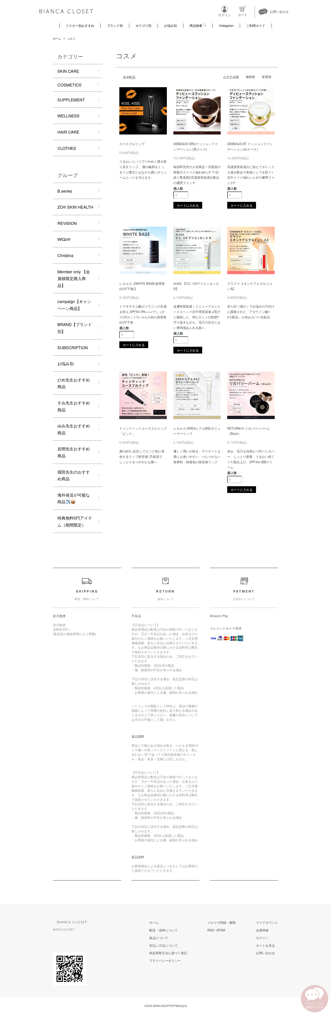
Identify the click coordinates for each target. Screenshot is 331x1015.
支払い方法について (163, 945)
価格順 (250, 76)
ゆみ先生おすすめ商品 (73, 429)
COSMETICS (69, 85)
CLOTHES (66, 148)
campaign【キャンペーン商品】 (74, 304)
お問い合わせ (265, 953)
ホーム (57, 38)
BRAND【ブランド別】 (74, 327)
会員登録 (262, 930)
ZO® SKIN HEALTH (75, 207)
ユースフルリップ (132, 143)
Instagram (226, 25)
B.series (64, 191)
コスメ (71, 38)
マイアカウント (267, 922)
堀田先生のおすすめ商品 (73, 475)
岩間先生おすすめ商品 (73, 452)
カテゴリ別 (143, 25)
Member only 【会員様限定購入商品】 (73, 278)
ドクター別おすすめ (80, 25)
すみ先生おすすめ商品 (73, 406)
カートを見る (265, 945)
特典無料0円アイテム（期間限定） (74, 521)
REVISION (67, 223)
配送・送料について (163, 930)
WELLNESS (68, 116)
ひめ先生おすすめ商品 (73, 383)
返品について (158, 937)
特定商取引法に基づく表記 (168, 953)
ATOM (220, 930)
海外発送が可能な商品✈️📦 (73, 498)
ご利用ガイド (255, 25)
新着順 (266, 76)
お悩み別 (170, 25)
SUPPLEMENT (71, 100)
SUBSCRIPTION (72, 347)
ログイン (262, 937)
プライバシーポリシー (165, 960)
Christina (65, 255)
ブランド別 (115, 25)
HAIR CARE (68, 132)
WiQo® (63, 239)
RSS (210, 930)
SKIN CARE (68, 71)
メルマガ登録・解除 (221, 922)
